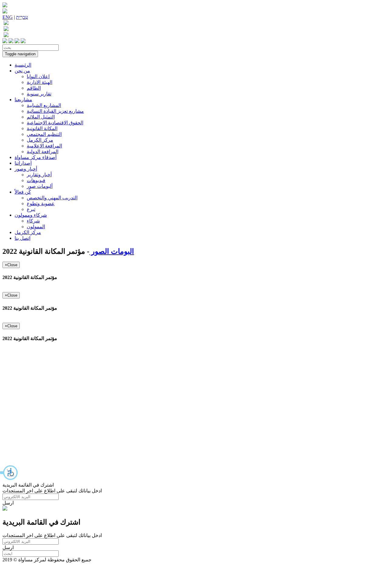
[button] (9, 472)
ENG (7, 17)
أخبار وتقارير (39, 174)
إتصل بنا (22, 238)
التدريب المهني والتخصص (52, 197)
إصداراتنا (23, 163)
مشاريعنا (23, 99)
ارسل (8, 502)
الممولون (36, 226)
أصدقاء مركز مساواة (36, 157)
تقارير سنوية (39, 93)
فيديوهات (36, 180)
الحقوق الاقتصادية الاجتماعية (55, 122)
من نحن (22, 70)
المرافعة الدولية (42, 151)
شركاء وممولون (31, 215)
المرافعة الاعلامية (44, 145)
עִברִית (22, 17)
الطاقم (34, 88)
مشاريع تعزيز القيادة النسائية (55, 111)
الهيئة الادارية (39, 82)
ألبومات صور (40, 186)
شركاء (33, 220)
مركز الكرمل (40, 140)
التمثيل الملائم (41, 116)
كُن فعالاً (23, 192)
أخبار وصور (26, 168)
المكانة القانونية (42, 128)
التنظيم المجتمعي (44, 134)
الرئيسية (23, 64)
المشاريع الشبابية (44, 105)
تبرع (31, 209)
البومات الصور (111, 251)
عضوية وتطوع (41, 203)
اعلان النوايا (38, 76)
